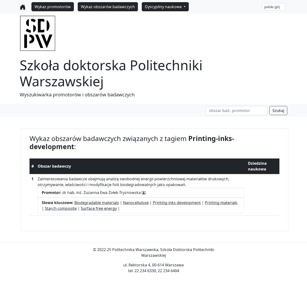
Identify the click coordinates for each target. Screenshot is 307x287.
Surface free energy (99, 208)
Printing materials (221, 202)
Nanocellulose (136, 202)
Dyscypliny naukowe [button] (164, 6)
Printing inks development (177, 202)
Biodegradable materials (96, 202)
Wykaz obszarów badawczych (108, 6)
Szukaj (278, 110)
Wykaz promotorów (53, 6)
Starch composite (61, 208)
